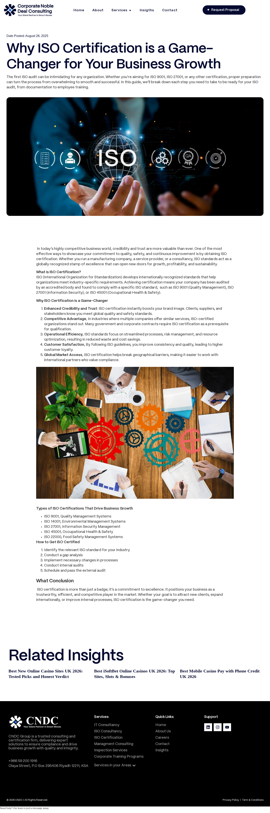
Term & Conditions (252, 800)
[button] (115, 766)
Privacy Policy (231, 800)
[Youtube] (227, 727)
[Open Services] (130, 10)
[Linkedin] (208, 727)
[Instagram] (218, 727)
